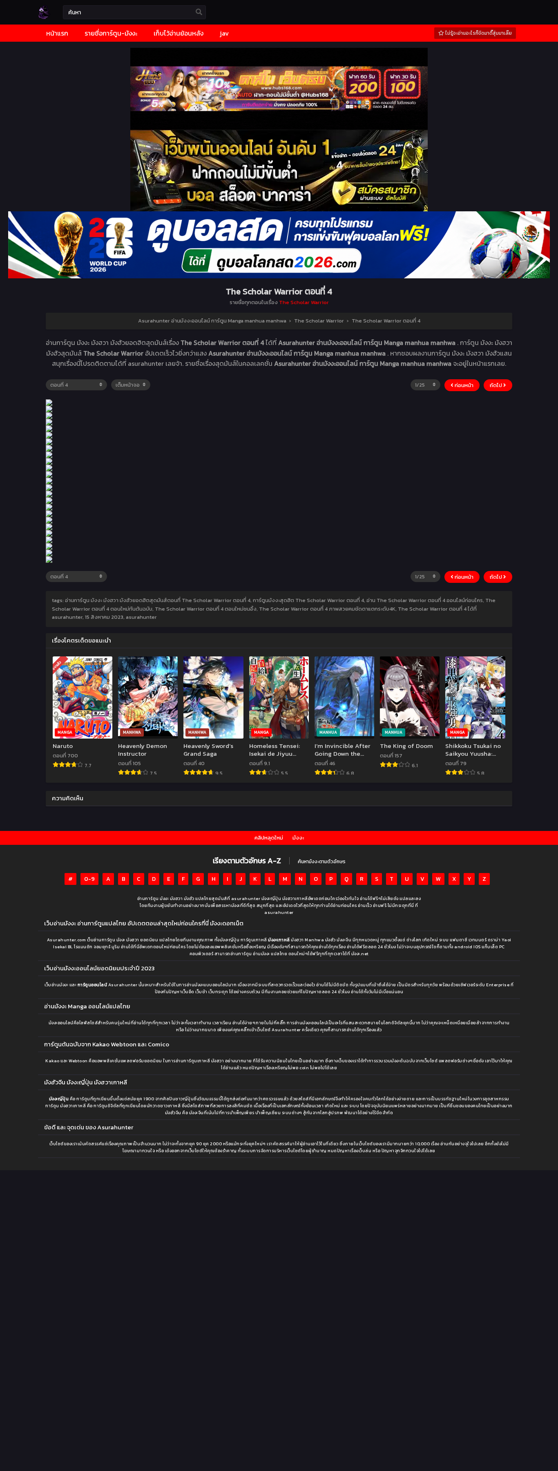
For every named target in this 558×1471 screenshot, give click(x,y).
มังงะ (298, 838)
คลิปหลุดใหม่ (268, 838)
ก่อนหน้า (463, 385)
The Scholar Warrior (304, 302)
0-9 (89, 879)
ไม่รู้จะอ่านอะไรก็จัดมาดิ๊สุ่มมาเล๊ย (478, 33)
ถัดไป (496, 385)
